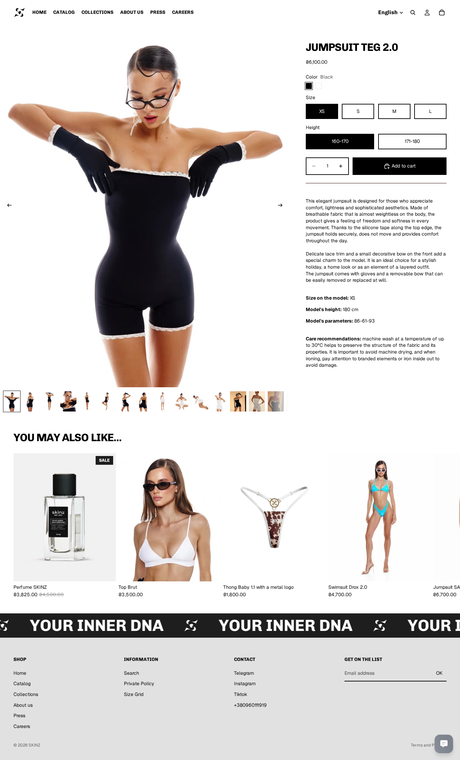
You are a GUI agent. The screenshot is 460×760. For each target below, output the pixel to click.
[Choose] (210, 571)
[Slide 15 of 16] (276, 401)
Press (19, 715)
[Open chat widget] (443, 743)
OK (439, 673)
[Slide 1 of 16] (12, 401)
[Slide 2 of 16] (31, 401)
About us (23, 705)
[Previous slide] (7, 206)
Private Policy (139, 684)
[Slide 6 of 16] (106, 401)
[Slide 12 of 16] (219, 401)
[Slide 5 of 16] (87, 401)
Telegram (244, 673)
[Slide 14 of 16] (257, 401)
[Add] (105, 571)
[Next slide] (282, 206)
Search (131, 673)
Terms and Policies (429, 745)
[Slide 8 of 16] (144, 401)
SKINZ (34, 745)
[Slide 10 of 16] (181, 401)
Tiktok (240, 694)
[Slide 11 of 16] (200, 401)
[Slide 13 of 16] (238, 401)
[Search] (412, 12)
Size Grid (133, 694)
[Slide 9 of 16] (163, 401)
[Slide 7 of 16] (125, 401)
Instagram (245, 684)
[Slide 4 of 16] (68, 401)
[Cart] (441, 12)
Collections (25, 694)
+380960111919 (250, 705)
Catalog (22, 684)
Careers (21, 726)
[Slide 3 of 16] (49, 401)
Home (19, 673)
